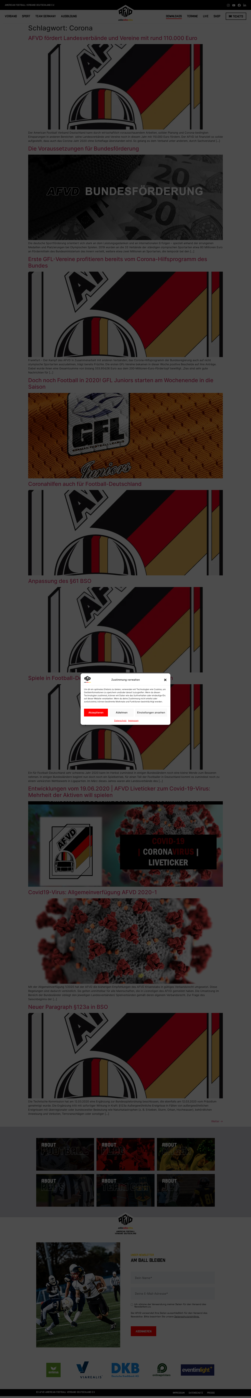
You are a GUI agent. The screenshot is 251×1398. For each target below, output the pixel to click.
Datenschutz (120, 720)
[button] (165, 679)
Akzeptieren (95, 712)
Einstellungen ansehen (151, 712)
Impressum (133, 720)
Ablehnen (122, 712)
